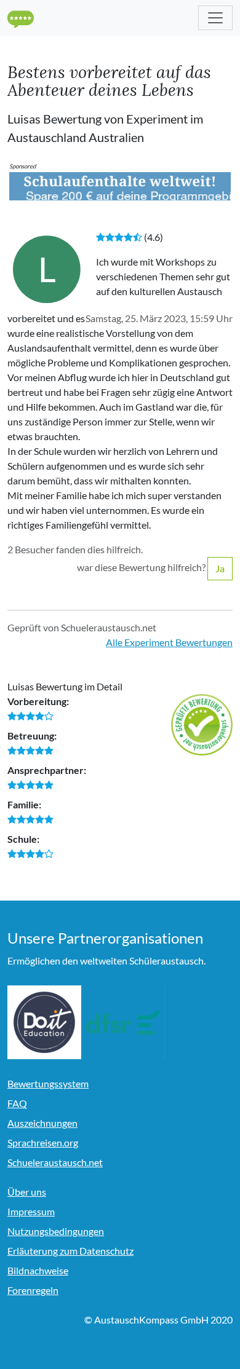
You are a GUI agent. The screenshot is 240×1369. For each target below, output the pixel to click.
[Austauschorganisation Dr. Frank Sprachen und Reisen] (123, 1022)
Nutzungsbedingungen (55, 1231)
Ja (220, 568)
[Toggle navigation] (215, 18)
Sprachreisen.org (42, 1142)
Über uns (26, 1191)
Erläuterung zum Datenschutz (70, 1251)
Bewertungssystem (48, 1083)
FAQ (17, 1103)
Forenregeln (32, 1290)
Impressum (31, 1211)
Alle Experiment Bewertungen (169, 642)
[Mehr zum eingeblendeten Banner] (120, 185)
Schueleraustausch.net (55, 1162)
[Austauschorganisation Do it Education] (44, 1022)
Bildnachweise (37, 1270)
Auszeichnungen (42, 1123)
